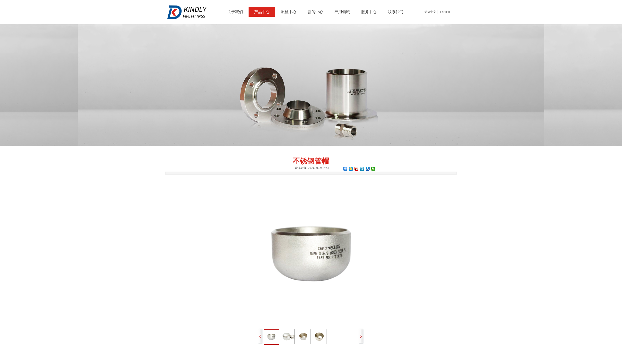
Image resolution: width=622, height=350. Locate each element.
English (445, 12)
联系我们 (395, 12)
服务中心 (369, 12)
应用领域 (342, 12)
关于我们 (235, 12)
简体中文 (430, 12)
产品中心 (262, 12)
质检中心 (288, 12)
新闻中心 (315, 12)
